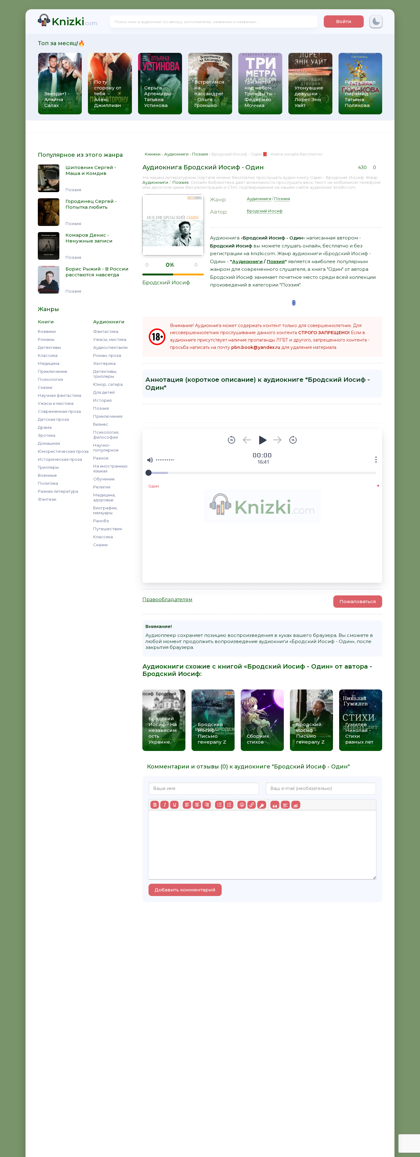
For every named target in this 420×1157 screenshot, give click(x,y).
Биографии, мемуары (105, 510)
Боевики (47, 331)
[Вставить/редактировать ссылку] (251, 805)
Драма (45, 427)
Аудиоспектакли (110, 347)
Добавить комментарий (185, 890)
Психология (50, 379)
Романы (46, 339)
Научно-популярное (106, 447)
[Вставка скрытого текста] (295, 805)
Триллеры (48, 467)
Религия (101, 486)
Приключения (107, 416)
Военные (47, 475)
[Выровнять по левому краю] (187, 805)
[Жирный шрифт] (154, 805)
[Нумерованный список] (229, 805)
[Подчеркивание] (174, 805)
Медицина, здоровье (104, 497)
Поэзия (101, 408)
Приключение (52, 371)
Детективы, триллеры (105, 374)
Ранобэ (101, 520)
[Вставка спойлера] (285, 805)
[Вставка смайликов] (241, 805)
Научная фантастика (59, 395)
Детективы (49, 347)
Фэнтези (47, 499)
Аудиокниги (155, 182)
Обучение (104, 478)
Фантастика (105, 331)
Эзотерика (104, 363)
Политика (48, 483)
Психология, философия (106, 435)
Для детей (104, 392)
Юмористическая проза (63, 451)
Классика (47, 355)
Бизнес (100, 424)
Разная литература (58, 491)
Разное (101, 458)
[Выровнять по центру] (196, 805)
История (102, 400)
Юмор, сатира (108, 384)
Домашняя (49, 443)
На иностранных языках (110, 468)
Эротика (46, 435)
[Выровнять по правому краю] (206, 805)
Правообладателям (167, 599)
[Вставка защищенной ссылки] (261, 805)
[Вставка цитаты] (274, 805)
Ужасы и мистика (55, 403)
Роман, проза (107, 355)
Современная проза (59, 411)
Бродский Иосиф (166, 282)
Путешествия (107, 528)
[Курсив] (164, 805)
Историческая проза (60, 459)
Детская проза (53, 419)
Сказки (45, 387)
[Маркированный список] (219, 805)
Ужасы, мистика (109, 339)
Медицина (48, 363)
